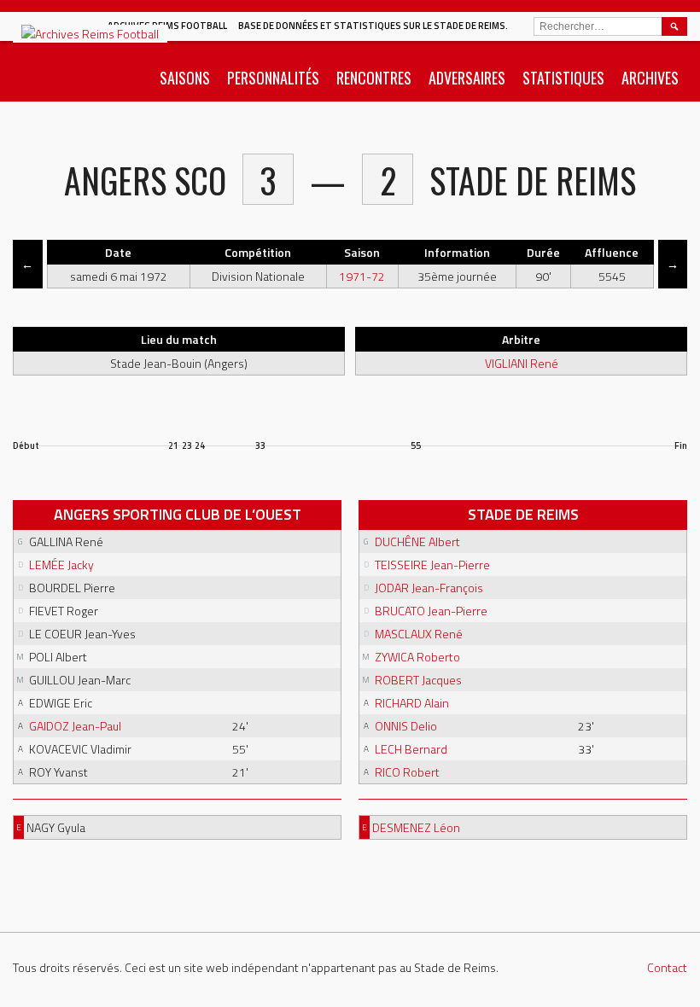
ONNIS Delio (406, 726)
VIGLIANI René (521, 363)
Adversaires (467, 78)
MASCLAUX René (419, 634)
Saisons (185, 78)
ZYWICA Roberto (417, 657)
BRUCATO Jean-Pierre (431, 611)
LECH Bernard (411, 749)
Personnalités (273, 78)
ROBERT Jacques (418, 680)
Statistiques (563, 78)
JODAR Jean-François (429, 588)
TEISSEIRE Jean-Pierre (432, 564)
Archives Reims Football (167, 25)
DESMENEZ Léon (416, 827)
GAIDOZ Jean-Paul (75, 726)
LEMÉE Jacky (61, 564)
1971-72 (362, 276)
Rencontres (373, 78)
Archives (650, 78)
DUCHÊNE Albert (417, 541)
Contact (667, 967)
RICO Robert (407, 772)
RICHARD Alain (412, 703)
